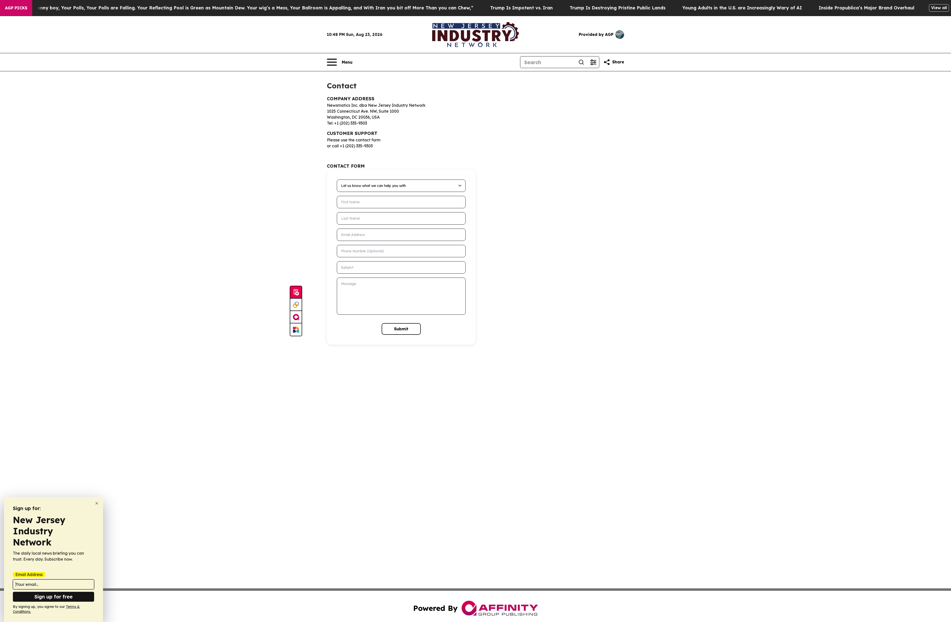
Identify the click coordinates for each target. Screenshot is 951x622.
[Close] (96, 503)
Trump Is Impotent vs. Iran (521, 8)
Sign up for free (53, 597)
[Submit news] (296, 292)
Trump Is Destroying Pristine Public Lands (617, 8)
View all (939, 7)
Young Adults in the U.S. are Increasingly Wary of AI (742, 8)
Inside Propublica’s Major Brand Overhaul (866, 8)
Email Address (29, 574)
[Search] (581, 62)
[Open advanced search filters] (593, 62)
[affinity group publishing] (296, 317)
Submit (401, 328)
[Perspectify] (296, 305)
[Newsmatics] (296, 329)
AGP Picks (16, 7)
